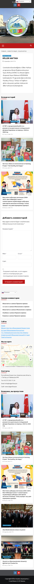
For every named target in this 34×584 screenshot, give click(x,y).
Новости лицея (7, 55)
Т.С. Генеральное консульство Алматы (14, 332)
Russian (7, 292)
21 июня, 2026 (7, 168)
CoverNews (12, 581)
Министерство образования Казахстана (15, 328)
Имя (4, 253)
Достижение (6, 121)
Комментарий (8, 229)
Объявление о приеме (21, 306)
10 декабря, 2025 (7, 532)
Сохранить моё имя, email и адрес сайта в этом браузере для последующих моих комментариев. (16, 273)
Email (20, 253)
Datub (3, 326)
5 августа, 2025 (7, 565)
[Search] (31, 45)
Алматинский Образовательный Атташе (15, 335)
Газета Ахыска (6, 337)
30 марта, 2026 (7, 207)
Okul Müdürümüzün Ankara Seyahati (14, 530)
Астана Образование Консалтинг (12, 330)
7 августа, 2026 (7, 134)
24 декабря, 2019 (8, 61)
